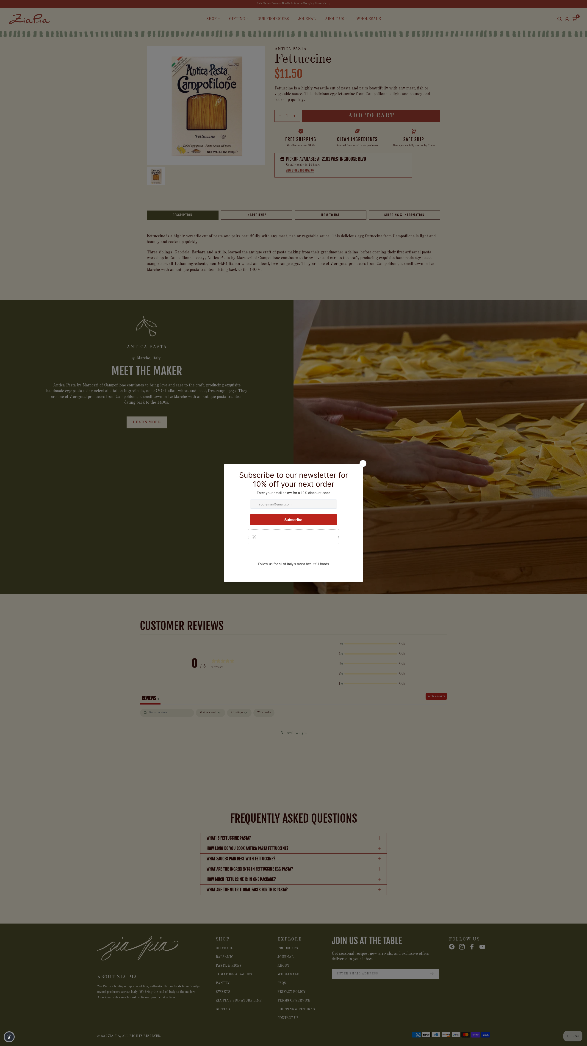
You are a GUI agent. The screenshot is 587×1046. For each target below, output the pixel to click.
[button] (9, 1036)
